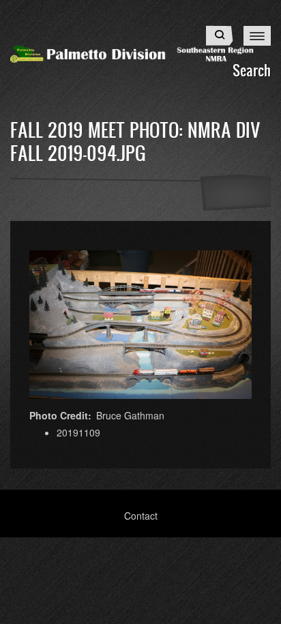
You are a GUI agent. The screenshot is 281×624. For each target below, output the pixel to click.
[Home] (140, 52)
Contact (141, 515)
